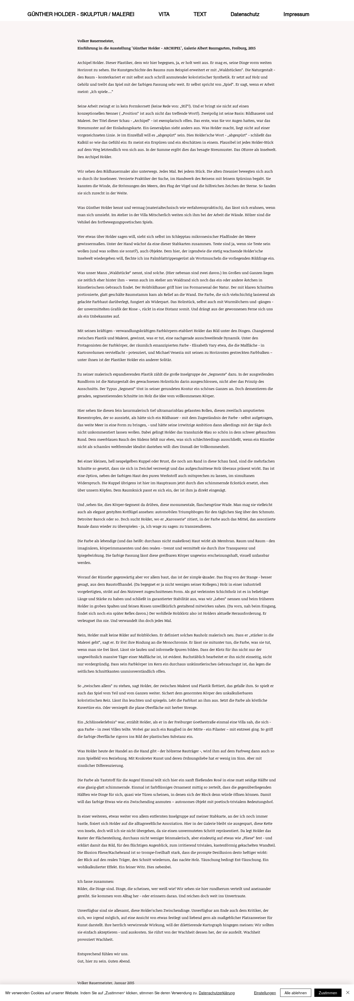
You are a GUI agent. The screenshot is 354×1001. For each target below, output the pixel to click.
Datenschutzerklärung (217, 992)
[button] (208, 12)
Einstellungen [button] (265, 992)
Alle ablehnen (296, 992)
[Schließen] (348, 993)
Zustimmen (328, 992)
